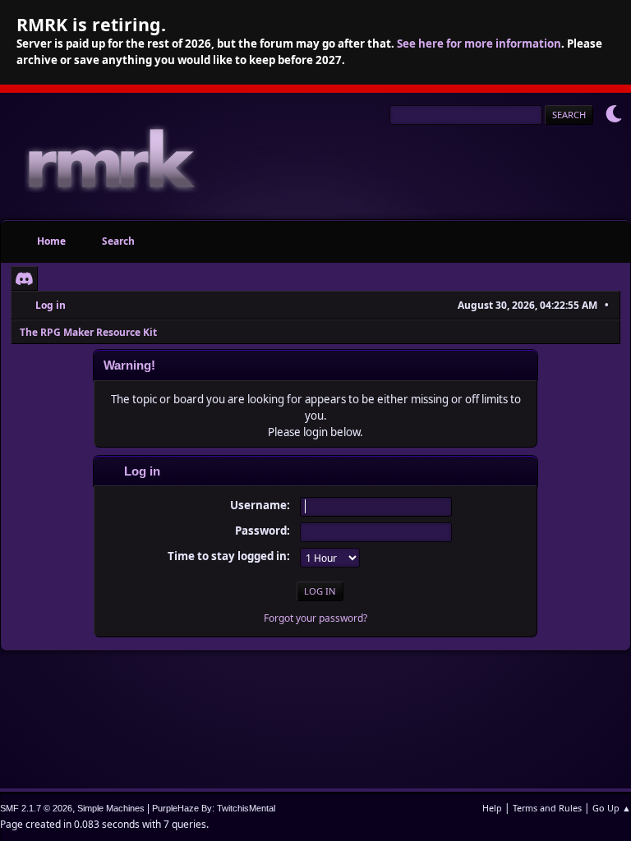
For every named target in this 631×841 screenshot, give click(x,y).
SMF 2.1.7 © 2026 (36, 808)
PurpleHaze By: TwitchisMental (213, 808)
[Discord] (24, 278)
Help (492, 808)
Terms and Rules (547, 808)
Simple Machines (111, 808)
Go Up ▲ (611, 808)
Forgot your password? (315, 618)
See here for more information (479, 43)
